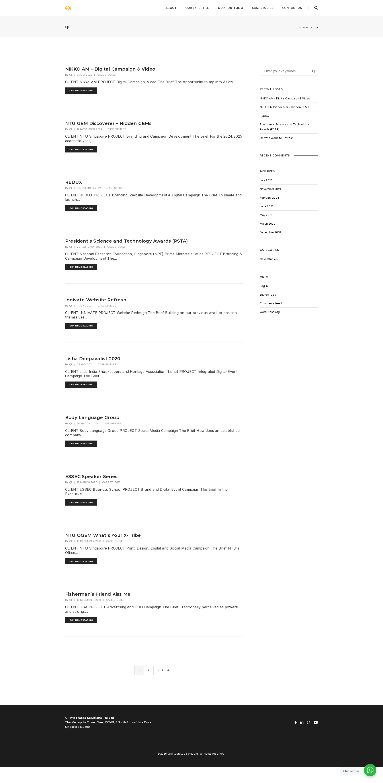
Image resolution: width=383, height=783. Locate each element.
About (171, 8)
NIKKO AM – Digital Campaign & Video (110, 69)
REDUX (73, 182)
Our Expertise (197, 8)
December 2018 (270, 232)
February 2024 (269, 197)
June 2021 (266, 206)
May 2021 (266, 215)
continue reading (81, 90)
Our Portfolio (230, 8)
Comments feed (271, 303)
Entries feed (268, 294)
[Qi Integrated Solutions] (68, 7)
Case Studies (262, 8)
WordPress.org (270, 312)
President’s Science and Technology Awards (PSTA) (126, 241)
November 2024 (271, 189)
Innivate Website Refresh (95, 300)
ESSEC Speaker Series (91, 476)
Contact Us (292, 8)
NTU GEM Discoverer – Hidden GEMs (108, 123)
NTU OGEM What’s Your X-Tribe (103, 535)
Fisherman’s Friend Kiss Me (97, 594)
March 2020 (268, 223)
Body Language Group (92, 417)
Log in (264, 286)
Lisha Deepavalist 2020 (92, 358)
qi (70, 74)
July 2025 (266, 180)
